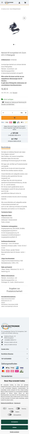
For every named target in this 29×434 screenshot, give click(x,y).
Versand (15, 92)
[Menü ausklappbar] (2, 1)
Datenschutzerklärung (7, 403)
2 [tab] (15, 44)
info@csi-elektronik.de (14, 141)
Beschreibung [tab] (5, 147)
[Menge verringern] (3, 113)
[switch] (5, 408)
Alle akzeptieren (14, 421)
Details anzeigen (14, 432)
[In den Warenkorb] (2, 14)
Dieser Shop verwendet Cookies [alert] (14, 381)
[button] (19, 3)
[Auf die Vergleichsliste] (24, 18)
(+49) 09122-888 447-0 (14, 135)
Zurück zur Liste (5, 9)
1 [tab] (13, 44)
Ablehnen (14, 427)
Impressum (17, 403)
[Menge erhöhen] (26, 113)
